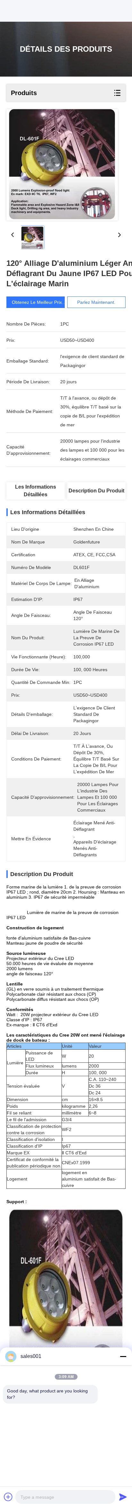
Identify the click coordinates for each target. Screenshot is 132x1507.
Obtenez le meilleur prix (37, 302)
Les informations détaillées (35, 490)
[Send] (123, 1497)
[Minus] (123, 1356)
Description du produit (96, 490)
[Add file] (8, 1497)
